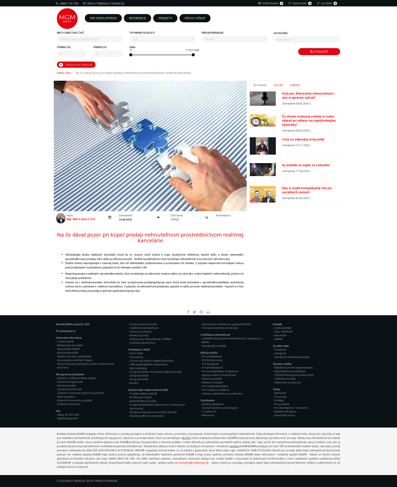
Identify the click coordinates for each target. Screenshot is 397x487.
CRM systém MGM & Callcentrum (148, 364)
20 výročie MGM (139, 375)
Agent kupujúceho (67, 418)
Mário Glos (64, 73)
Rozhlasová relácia (141, 397)
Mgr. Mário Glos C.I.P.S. (81, 219)
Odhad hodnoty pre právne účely (293, 375)
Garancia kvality (66, 385)
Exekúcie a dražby (212, 382)
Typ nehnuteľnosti (142, 32)
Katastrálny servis (284, 415)
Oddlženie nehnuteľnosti (144, 328)
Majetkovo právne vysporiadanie (293, 367)
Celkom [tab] (295, 85)
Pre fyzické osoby (212, 360)
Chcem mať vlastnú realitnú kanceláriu (152, 361)
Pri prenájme (281, 404)
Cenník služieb (65, 341)
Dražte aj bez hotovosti (143, 324)
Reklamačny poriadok (70, 345)
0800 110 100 (69, 3)
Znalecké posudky (285, 378)
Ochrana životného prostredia (220, 328)
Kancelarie (280, 335)
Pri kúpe (279, 400)
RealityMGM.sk (75, 481)
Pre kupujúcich (210, 364)
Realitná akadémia (213, 404)
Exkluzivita (280, 393)
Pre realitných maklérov (216, 390)
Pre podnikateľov (212, 356)
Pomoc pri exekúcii (141, 331)
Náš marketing (138, 368)
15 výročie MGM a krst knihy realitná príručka (156, 372)
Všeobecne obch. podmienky (74, 356)
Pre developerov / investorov (291, 408)
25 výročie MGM (139, 379)
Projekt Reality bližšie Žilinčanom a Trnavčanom (157, 404)
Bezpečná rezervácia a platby (74, 400)
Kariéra (134, 383)
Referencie (208, 415)
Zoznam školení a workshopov (220, 408)
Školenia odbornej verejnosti (147, 416)
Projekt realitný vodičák (143, 393)
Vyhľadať (320, 51)
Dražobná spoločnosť (142, 343)
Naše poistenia (66, 396)
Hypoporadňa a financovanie (219, 375)
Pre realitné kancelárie (215, 386)
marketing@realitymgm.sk (193, 462)
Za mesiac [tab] (260, 85)
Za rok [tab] (278, 85)
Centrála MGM (282, 328)
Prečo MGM (136, 353)
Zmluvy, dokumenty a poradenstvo (222, 393)
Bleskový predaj (139, 335)
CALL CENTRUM (283, 331)
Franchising (136, 357)
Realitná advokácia (285, 411)
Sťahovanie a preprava (287, 382)
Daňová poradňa (212, 378)
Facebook (280, 349)
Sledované (302, 3)
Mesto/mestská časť (70, 32)
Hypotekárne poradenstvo (290, 371)
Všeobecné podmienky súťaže (292, 357)
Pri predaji (280, 396)
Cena (132, 47)
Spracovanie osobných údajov (75, 360)
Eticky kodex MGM (67, 352)
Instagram (280, 353)
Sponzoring (136, 408)
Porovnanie (272, 3)
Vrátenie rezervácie (68, 404)
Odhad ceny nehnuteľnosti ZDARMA (150, 339)
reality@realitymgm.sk (105, 3)
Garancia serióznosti (69, 389)
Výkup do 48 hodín (68, 414)
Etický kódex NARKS (68, 349)
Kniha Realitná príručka (143, 401)
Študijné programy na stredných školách (153, 412)
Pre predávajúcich (212, 367)
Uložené (328, 3)
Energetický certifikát (214, 346)
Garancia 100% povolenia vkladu (76, 378)
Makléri (278, 339)
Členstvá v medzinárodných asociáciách (80, 393)
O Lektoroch (209, 411)
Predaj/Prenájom (212, 32)
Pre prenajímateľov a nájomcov (220, 371)
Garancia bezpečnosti (70, 382)
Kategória (281, 33)
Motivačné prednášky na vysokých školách (226, 324)
